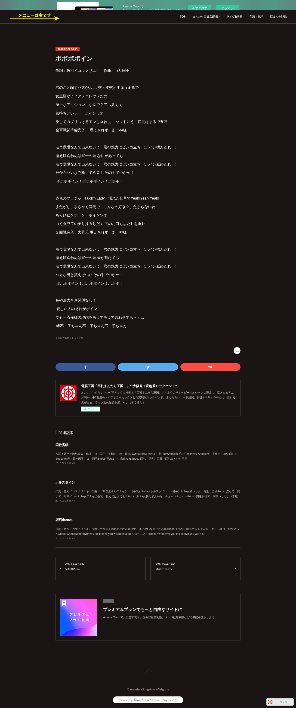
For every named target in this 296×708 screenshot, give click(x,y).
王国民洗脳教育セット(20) (69, 338)
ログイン (228, 8)
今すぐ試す (199, 8)
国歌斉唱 (62, 444)
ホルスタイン (65, 482)
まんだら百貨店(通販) (206, 16)
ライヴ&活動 (234, 16)
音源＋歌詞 (256, 16)
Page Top (148, 670)
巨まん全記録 (278, 16)
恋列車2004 (64, 519)
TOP (183, 16)
